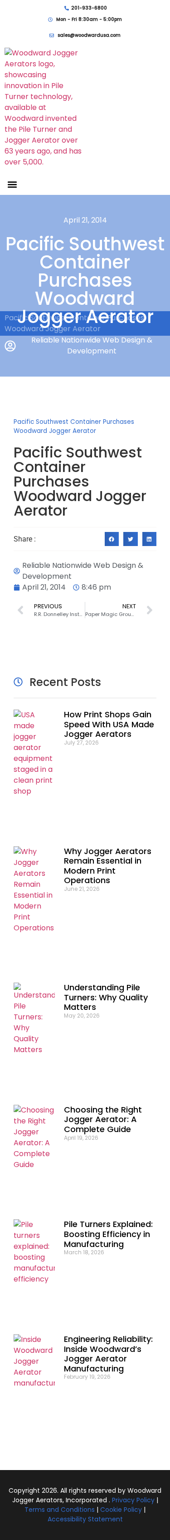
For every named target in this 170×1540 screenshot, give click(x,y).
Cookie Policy (121, 1509)
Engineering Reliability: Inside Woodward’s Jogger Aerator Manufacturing (108, 1353)
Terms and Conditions (59, 1509)
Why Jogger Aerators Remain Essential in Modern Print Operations (107, 865)
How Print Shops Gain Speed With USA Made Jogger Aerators (109, 724)
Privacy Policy (133, 1500)
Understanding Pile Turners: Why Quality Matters (106, 997)
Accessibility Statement (85, 1519)
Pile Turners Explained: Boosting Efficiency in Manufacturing (108, 1233)
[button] (12, 184)
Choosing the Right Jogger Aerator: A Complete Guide (103, 1119)
